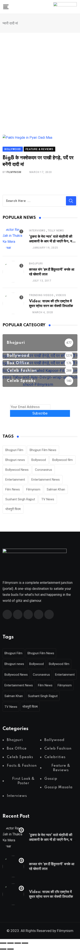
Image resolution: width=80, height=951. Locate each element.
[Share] (18, 943)
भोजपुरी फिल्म (13, 509)
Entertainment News (45, 479)
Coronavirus (43, 470)
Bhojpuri (36, 263)
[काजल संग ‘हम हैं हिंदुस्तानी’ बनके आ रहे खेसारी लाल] (13, 271)
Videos (61, 295)
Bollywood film (62, 460)
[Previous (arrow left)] (3, 949)
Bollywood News (17, 470)
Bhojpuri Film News (43, 450)
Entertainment (15, 479)
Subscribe (40, 413)
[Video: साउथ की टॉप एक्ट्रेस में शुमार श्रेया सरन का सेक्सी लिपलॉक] (13, 303)
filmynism (14, 172)
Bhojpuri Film (14, 450)
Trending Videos (41, 295)
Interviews (37, 230)
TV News (47, 499)
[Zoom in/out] (3, 943)
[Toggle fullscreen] (10, 943)
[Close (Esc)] (25, 943)
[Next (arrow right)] (10, 949)
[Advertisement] (40, 75)
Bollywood (38, 460)
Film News (12, 489)
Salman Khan (56, 489)
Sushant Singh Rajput (20, 499)
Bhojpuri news (15, 460)
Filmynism (33, 489)
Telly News (56, 230)
